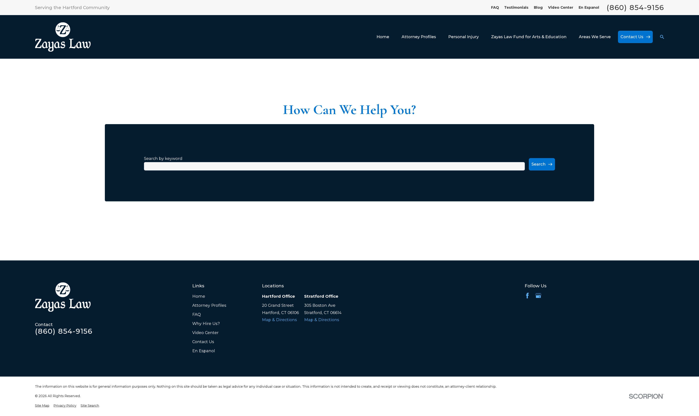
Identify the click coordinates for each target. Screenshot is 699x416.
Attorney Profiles (209, 305)
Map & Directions (279, 319)
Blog (538, 7)
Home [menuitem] (383, 36)
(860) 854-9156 (635, 7)
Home (198, 296)
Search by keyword (163, 158)
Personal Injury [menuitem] (463, 36)
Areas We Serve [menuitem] (595, 36)
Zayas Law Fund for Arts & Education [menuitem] (528, 36)
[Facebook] (527, 295)
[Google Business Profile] (538, 295)
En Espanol (588, 7)
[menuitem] (42, 406)
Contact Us (203, 341)
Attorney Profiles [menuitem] (419, 36)
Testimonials (516, 7)
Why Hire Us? (206, 323)
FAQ (495, 7)
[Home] (63, 37)
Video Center (560, 7)
